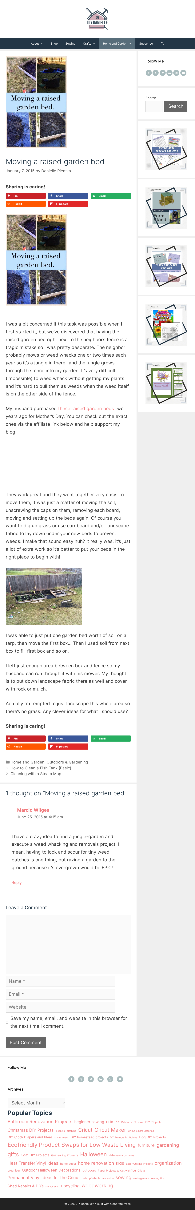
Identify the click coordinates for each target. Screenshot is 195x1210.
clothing (71, 1130)
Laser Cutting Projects (139, 1163)
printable (95, 1178)
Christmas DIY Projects (31, 1130)
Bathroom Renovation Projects (40, 1121)
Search (150, 98)
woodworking (97, 1185)
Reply (17, 882)
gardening (168, 1145)
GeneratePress (120, 1204)
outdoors (89, 1170)
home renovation (96, 1163)
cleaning (60, 1130)
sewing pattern (141, 1178)
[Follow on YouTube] (183, 73)
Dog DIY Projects (152, 1137)
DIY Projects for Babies (123, 1137)
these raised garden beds (86, 408)
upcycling (70, 1185)
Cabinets (126, 1122)
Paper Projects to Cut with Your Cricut (121, 1170)
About (35, 43)
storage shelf (52, 1186)
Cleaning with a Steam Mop (35, 773)
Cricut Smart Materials (141, 1130)
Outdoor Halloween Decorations (51, 1170)
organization (168, 1163)
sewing (123, 1177)
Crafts (87, 43)
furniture (146, 1145)
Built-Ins (112, 1122)
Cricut (85, 1130)
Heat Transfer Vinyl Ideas (33, 1163)
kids (120, 1163)
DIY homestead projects (89, 1137)
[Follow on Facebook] (149, 73)
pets (84, 1178)
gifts (13, 1154)
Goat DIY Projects (35, 1155)
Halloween (93, 1154)
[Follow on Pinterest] (163, 73)
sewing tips (158, 1178)
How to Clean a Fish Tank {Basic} (40, 768)
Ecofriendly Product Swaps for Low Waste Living (72, 1144)
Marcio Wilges (33, 810)
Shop (54, 43)
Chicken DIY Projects (147, 1122)
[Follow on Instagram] (176, 73)
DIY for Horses (61, 1137)
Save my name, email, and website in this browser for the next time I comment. (68, 1022)
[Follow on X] (156, 73)
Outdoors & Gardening (67, 762)
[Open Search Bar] (162, 43)
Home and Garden (115, 43)
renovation (108, 1178)
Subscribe (146, 43)
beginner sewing (89, 1122)
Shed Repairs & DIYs (26, 1186)
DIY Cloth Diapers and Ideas (30, 1137)
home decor (68, 1163)
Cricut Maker (110, 1130)
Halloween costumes (121, 1155)
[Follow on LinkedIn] (169, 73)
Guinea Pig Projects (64, 1155)
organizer (14, 1170)
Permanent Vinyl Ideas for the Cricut (44, 1177)
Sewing (70, 43)
